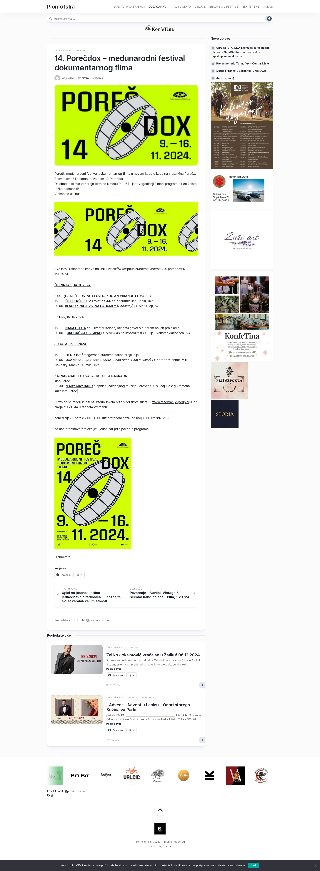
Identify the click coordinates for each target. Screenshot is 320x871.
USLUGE (200, 6)
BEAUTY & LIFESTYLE (223, 6)
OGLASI (268, 6)
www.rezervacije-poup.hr (170, 402)
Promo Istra (61, 7)
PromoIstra (82, 78)
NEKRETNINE (250, 6)
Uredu (253, 865)
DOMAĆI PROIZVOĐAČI (129, 6)
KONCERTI (134, 647)
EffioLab (168, 846)
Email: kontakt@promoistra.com (67, 791)
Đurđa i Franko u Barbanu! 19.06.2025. (241, 70)
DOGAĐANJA (157, 6)
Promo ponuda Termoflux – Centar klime (242, 63)
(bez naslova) (225, 78)
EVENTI (81, 50)
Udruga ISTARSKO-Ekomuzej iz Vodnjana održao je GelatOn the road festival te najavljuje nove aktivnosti (240, 52)
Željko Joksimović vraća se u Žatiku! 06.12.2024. (153, 655)
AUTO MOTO (182, 6)
